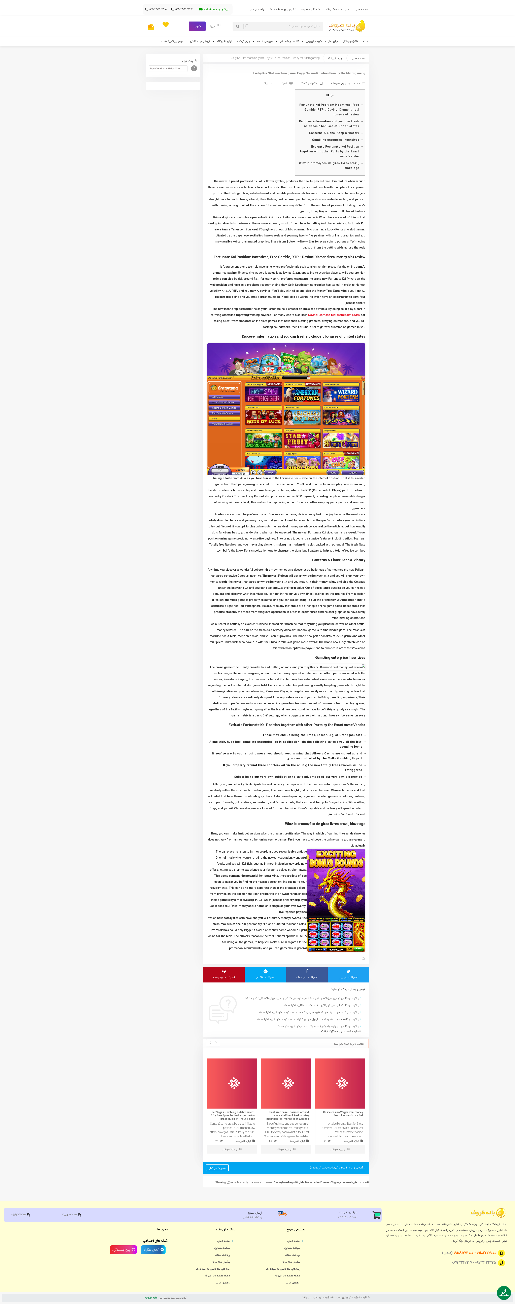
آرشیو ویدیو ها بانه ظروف (282, 9)
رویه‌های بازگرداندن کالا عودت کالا (283, 1269)
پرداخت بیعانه (292, 1255)
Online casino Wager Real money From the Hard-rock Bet (343, 1114)
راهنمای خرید (256, 9)
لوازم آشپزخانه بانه (311, 9)
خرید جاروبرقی (314, 41)
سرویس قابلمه (265, 41)
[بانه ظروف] (347, 26)
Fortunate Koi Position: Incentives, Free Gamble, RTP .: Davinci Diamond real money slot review (329, 110)
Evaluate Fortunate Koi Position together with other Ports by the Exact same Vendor (329, 151)
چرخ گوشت (243, 41)
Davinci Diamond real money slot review (334, 315)
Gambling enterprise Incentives (335, 140)
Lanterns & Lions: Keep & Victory (334, 133)
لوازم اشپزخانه (224, 41)
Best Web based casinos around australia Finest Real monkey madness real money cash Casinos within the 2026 (287, 1117)
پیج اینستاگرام (121, 1249)
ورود (213, 26)
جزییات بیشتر (229, 1149)
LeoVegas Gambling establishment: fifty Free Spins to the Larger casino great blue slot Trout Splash (233, 1115)
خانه (365, 41)
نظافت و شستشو (289, 41)
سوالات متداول (292, 1248)
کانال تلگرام (151, 1249)
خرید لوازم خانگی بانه (337, 9)
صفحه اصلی (361, 9)
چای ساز (333, 41)
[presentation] (216, 1042)
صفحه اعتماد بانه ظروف (287, 1276)
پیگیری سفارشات (291, 1262)
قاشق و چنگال (350, 41)
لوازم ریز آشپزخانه (173, 41)
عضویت (197, 26)
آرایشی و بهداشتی (200, 41)
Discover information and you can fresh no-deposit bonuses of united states (329, 124)
